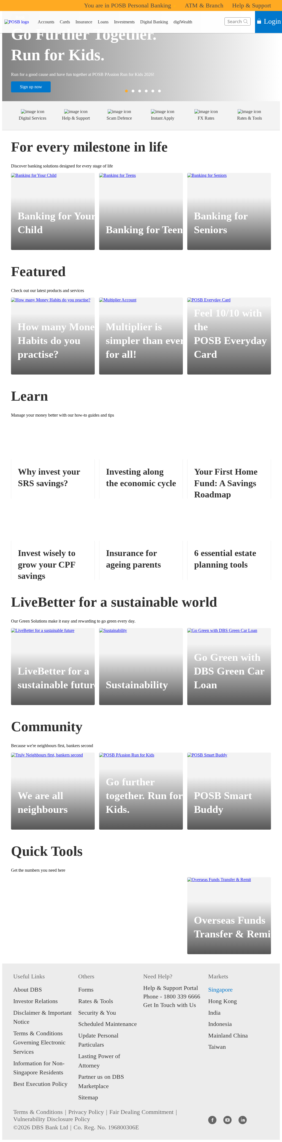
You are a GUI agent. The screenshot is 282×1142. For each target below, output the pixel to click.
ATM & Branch (204, 5)
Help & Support (251, 5)
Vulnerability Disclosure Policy (51, 1119)
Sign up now (31, 86)
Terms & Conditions (38, 1111)
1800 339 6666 (182, 996)
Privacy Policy (86, 1111)
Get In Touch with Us (169, 1004)
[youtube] (227, 1120)
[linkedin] (242, 1120)
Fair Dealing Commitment (141, 1111)
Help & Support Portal (170, 987)
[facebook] (212, 1120)
